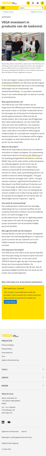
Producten (7, 341)
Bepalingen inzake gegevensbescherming (16, 437)
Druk (3, 356)
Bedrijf (5, 386)
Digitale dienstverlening (10, 360)
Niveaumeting (7, 349)
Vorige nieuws (8, 12)
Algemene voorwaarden (10, 431)
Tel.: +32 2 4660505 (8, 407)
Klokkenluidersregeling (10, 443)
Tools (4, 369)
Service (5, 377)
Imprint (24, 431)
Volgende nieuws (36, 12)
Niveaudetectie (7, 353)
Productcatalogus (8, 345)
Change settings (10, 302)
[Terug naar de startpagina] (10, 335)
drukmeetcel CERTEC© (11, 83)
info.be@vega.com (8, 410)
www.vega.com (7, 413)
